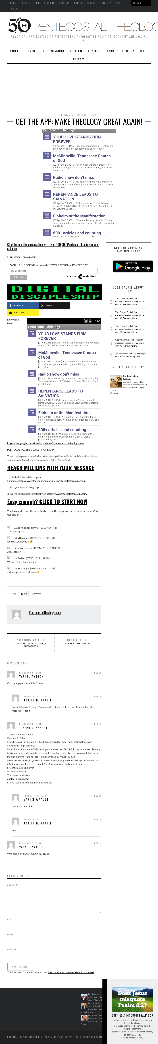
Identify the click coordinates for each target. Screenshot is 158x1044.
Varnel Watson (31, 676)
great (24, 593)
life (43, 51)
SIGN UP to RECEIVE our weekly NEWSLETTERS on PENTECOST (49, 265)
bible (64, 114)
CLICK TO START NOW (63, 501)
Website (12, 949)
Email (10, 934)
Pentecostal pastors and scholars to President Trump (95, 1021)
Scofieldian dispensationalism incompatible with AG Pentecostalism (129, 301)
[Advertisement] (79, 87)
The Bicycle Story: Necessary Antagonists (31, 642)
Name (10, 919)
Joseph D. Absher (38, 700)
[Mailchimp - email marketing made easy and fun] (82, 279)
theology (127, 51)
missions (58, 51)
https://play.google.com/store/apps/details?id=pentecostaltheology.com (45, 443)
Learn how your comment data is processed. (71, 972)
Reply (97, 672)
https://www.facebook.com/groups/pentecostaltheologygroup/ (53, 480)
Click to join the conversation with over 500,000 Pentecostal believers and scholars (53, 246)
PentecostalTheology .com (45, 612)
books (14, 51)
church (29, 51)
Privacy (14, 9)
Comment (13, 885)
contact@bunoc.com (18, 778)
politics (76, 51)
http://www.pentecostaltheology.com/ (67, 493)
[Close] (104, 984)
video (144, 51)
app (14, 593)
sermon (109, 51)
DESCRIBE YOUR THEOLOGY (78, 641)
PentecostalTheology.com (22, 256)
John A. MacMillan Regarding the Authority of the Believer (95, 1009)
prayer (93, 51)
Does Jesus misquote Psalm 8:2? (132, 1015)
